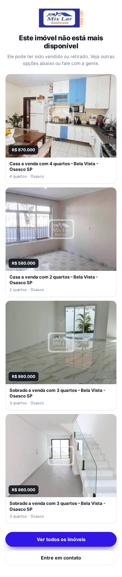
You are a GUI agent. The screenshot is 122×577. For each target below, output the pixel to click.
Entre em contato (61, 558)
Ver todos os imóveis (61, 539)
